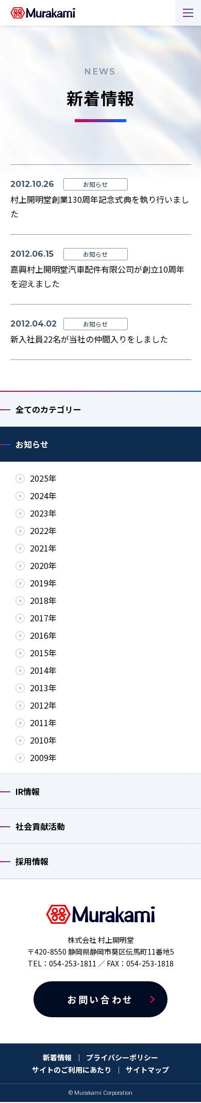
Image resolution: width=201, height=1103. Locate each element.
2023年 (43, 513)
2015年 (43, 652)
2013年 (43, 687)
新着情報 (57, 1057)
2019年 (43, 583)
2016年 (43, 635)
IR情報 (27, 791)
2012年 (43, 705)
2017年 (43, 618)
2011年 (43, 722)
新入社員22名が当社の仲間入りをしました (89, 339)
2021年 (43, 548)
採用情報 (31, 861)
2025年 (43, 478)
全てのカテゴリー (48, 409)
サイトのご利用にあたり (71, 1069)
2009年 (43, 757)
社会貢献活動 (40, 826)
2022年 (43, 530)
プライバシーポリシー (122, 1057)
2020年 (43, 565)
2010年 (43, 740)
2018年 (43, 600)
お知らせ (31, 444)
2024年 (43, 495)
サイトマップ (147, 1069)
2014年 (43, 670)
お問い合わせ (100, 999)
